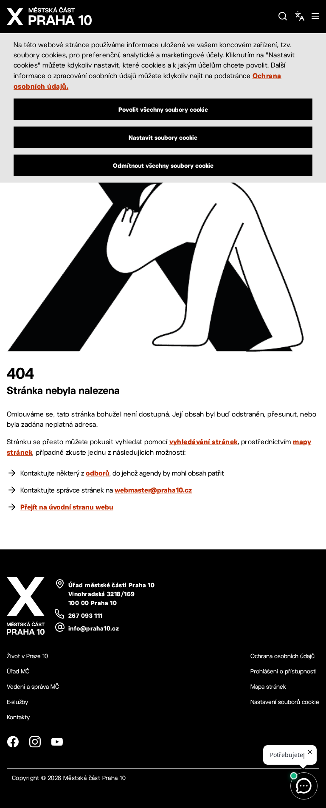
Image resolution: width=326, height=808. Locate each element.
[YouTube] (57, 742)
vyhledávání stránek (203, 441)
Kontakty (18, 717)
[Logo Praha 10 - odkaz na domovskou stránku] (139, 16)
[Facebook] (13, 742)
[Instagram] (35, 742)
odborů (98, 473)
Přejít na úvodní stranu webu (66, 507)
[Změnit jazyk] (300, 16)
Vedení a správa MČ (33, 686)
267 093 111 (85, 615)
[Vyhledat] (283, 16)
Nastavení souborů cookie (284, 701)
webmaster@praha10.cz (153, 490)
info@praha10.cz (93, 628)
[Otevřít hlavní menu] (315, 16)
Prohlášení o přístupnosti (283, 671)
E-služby (17, 701)
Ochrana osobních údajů (282, 656)
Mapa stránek (268, 686)
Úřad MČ (18, 671)
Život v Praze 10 (27, 656)
